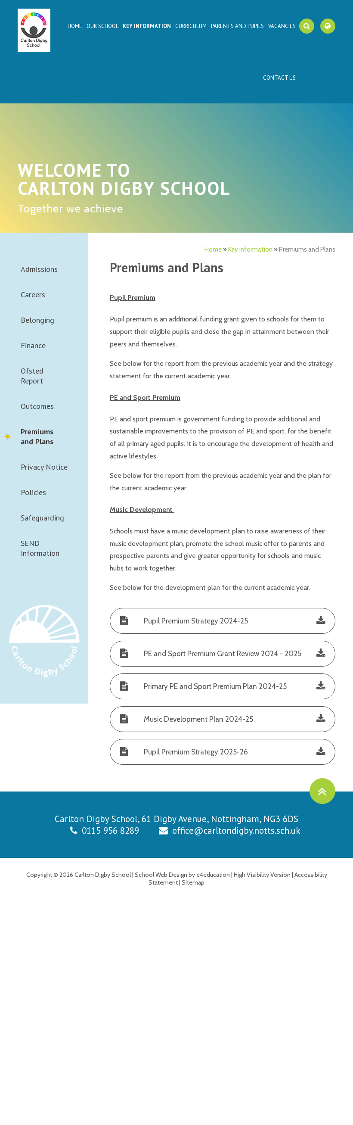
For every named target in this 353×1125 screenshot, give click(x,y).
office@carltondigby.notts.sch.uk (236, 830)
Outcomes (37, 406)
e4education (213, 875)
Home (213, 249)
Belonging (37, 320)
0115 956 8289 (110, 830)
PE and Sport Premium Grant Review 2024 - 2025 (222, 653)
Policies (33, 492)
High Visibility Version (262, 875)
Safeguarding (42, 518)
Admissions (39, 269)
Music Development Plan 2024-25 (198, 719)
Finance (33, 345)
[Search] (306, 26)
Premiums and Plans (307, 249)
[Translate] (327, 26)
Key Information (250, 249)
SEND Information (40, 548)
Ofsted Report (32, 376)
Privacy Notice (44, 467)
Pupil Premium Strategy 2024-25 (196, 621)
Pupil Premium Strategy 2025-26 (196, 752)
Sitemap (193, 882)
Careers (33, 294)
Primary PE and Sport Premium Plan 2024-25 (215, 686)
